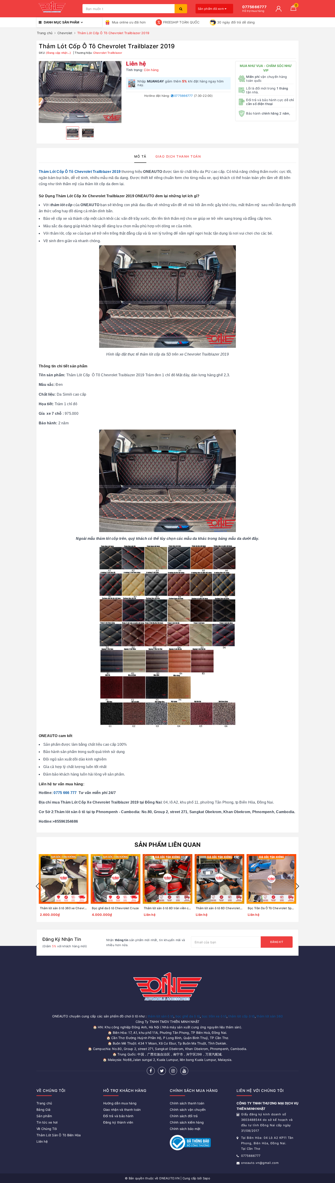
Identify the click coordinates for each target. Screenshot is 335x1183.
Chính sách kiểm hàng (187, 1122)
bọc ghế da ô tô (187, 1016)
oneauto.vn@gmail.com (260, 1163)
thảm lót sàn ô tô (160, 1016)
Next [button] (297, 886)
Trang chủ (44, 1103)
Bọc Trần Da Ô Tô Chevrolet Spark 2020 (276, 908)
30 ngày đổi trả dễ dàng (236, 22)
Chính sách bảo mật (185, 1129)
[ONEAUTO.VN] (58, 8)
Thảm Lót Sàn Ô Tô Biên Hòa (58, 1135)
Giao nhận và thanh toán (122, 1109)
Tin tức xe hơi (47, 1122)
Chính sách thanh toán (187, 1103)
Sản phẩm (44, 1116)
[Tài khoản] (278, 9)
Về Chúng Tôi (46, 1129)
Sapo (206, 1178)
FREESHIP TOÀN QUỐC (181, 22)
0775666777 (183, 95)
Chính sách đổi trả (184, 1116)
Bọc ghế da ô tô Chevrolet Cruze (115, 908)
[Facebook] (151, 1071)
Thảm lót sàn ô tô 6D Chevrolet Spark (222, 908)
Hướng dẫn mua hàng (120, 1103)
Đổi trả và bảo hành (118, 1116)
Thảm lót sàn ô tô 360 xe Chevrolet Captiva (70, 908)
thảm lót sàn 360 (270, 1016)
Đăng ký (276, 942)
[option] (80, 92)
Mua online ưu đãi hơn (129, 22)
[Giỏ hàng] (293, 9)
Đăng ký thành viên (118, 1122)
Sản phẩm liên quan (167, 844)
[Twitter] (162, 1071)
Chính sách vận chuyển (188, 1109)
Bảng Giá (43, 1109)
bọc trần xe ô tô (214, 1016)
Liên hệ (42, 1141)
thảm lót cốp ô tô (241, 1016)
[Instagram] (173, 1071)
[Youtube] (184, 1071)
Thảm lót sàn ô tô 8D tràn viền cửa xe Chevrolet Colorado (184, 908)
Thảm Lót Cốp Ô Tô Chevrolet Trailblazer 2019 (80, 172)
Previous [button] (37, 886)
